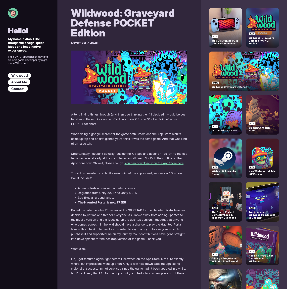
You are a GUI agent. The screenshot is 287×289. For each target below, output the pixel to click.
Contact (18, 89)
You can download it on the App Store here (154, 163)
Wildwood (19, 76)
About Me (19, 82)
